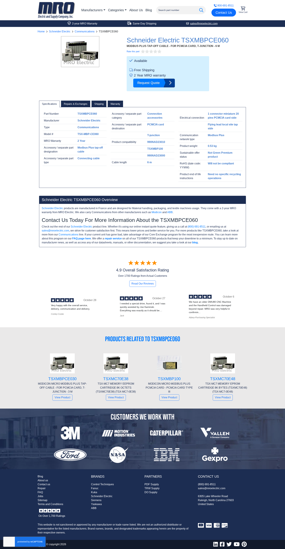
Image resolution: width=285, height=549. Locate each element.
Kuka (94, 492)
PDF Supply (151, 484)
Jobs (40, 496)
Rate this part (133, 51)
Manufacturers (92, 10)
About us (43, 480)
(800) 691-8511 (197, 226)
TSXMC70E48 (222, 379)
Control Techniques (102, 484)
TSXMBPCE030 (62, 379)
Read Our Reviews (142, 283)
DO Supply (150, 492)
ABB (170, 212)
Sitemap (42, 500)
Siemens (96, 500)
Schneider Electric (59, 31)
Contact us (44, 484)
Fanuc (94, 488)
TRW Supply (151, 488)
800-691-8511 (225, 5)
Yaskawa (96, 504)
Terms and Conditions (50, 504)
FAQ (40, 492)
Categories (116, 10)
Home (41, 31)
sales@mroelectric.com (55, 230)
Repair (42, 488)
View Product (62, 397)
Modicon (157, 212)
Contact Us (224, 12)
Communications (85, 31)
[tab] (49, 104)
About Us (136, 10)
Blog (148, 10)
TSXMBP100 (169, 379)
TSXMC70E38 (115, 379)
